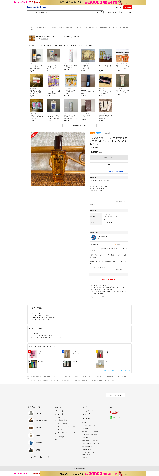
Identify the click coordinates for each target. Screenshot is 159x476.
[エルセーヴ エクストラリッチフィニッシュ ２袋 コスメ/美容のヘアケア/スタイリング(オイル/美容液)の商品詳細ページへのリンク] (71, 80)
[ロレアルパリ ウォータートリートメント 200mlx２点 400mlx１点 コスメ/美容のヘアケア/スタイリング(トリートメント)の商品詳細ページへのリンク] (53, 80)
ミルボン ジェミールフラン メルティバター (122, 91)
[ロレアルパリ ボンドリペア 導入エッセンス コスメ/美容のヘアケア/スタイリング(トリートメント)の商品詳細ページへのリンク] (71, 55)
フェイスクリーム (34, 88)
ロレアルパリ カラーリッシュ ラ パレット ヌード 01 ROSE (105, 91)
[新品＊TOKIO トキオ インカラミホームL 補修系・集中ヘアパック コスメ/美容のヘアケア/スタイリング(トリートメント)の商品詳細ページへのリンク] (71, 105)
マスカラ (83, 88)
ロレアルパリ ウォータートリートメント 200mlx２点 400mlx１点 (53, 91)
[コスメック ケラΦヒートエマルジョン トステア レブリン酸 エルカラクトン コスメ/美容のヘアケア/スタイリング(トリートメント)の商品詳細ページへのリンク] (53, 105)
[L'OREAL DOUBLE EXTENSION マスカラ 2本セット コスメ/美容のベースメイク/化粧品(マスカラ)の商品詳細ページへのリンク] (88, 80)
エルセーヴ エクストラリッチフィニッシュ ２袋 (70, 91)
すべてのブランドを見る (35, 457)
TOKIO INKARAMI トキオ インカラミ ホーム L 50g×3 (105, 116)
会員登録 (128, 7)
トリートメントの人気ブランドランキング (116, 370)
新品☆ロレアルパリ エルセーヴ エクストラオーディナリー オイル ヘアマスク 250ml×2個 (122, 68)
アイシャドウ (102, 88)
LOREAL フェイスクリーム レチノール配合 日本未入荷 (36, 91)
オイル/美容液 (67, 88)
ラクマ (33, 27)
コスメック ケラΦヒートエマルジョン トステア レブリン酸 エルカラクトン (53, 117)
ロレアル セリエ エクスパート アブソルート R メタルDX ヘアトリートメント (36, 67)
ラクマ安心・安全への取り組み (116, 171)
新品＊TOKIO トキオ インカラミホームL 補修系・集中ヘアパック (70, 117)
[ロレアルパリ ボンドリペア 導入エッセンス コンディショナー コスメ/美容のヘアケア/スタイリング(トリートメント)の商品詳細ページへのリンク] (53, 55)
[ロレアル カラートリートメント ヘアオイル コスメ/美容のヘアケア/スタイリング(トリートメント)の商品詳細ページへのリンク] (105, 55)
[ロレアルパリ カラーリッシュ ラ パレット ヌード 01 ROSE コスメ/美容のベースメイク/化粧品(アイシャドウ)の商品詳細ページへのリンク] (105, 80)
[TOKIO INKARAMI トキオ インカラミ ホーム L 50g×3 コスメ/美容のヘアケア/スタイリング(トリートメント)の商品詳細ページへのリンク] (105, 105)
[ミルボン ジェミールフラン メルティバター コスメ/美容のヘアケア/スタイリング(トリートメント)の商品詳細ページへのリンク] (122, 80)
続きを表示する (120, 201)
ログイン (118, 7)
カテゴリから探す (113, 12)
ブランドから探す (126, 12)
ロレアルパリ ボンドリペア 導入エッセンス (70, 66)
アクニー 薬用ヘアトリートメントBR (87, 116)
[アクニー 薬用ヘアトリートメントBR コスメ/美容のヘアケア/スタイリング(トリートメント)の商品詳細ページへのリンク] (88, 105)
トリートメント (79, 27)
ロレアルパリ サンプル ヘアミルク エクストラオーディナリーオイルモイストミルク (87, 67)
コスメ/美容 (52, 27)
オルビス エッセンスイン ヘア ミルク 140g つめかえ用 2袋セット (36, 116)
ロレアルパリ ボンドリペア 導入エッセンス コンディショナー (53, 66)
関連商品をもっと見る (79, 125)
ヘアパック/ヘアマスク (121, 64)
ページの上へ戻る (115, 395)
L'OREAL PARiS (42, 27)
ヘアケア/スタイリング (65, 27)
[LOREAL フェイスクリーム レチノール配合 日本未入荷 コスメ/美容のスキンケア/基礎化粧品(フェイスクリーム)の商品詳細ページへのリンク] (36, 80)
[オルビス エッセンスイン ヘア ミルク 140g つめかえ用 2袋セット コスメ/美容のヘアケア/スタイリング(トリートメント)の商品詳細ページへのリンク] (36, 105)
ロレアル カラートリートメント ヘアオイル (105, 66)
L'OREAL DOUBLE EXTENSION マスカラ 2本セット (87, 91)
